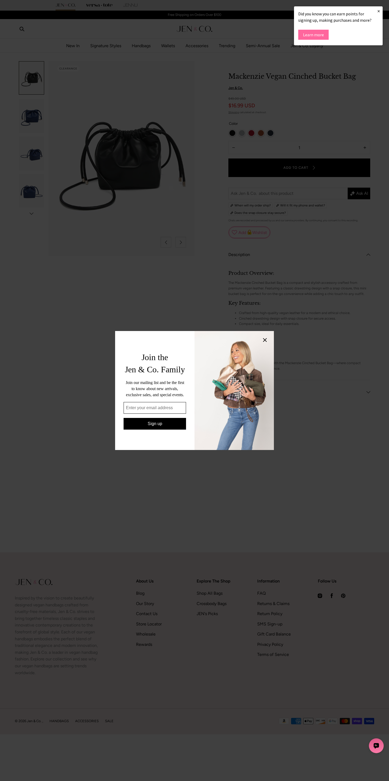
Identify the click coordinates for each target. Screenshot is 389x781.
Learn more (313, 34)
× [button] (378, 11)
